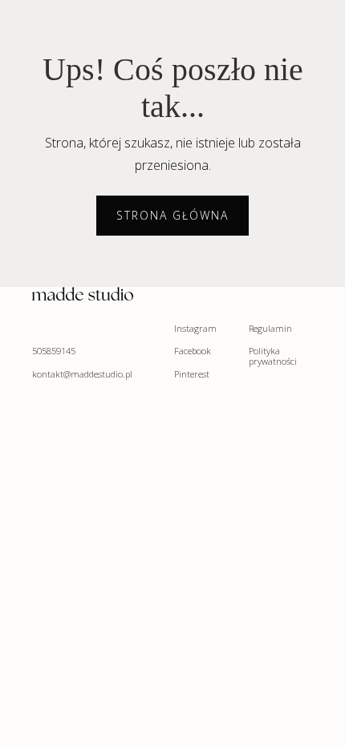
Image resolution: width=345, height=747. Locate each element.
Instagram (195, 329)
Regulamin (270, 329)
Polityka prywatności (273, 356)
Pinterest (191, 374)
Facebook (192, 351)
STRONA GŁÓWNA (172, 215)
